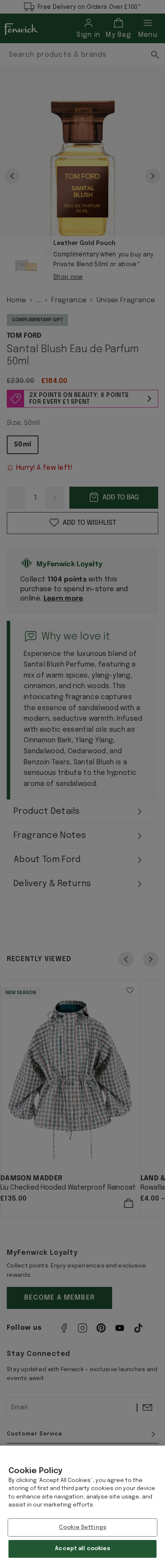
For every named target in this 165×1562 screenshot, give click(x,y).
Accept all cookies (82, 1548)
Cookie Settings (82, 1527)
